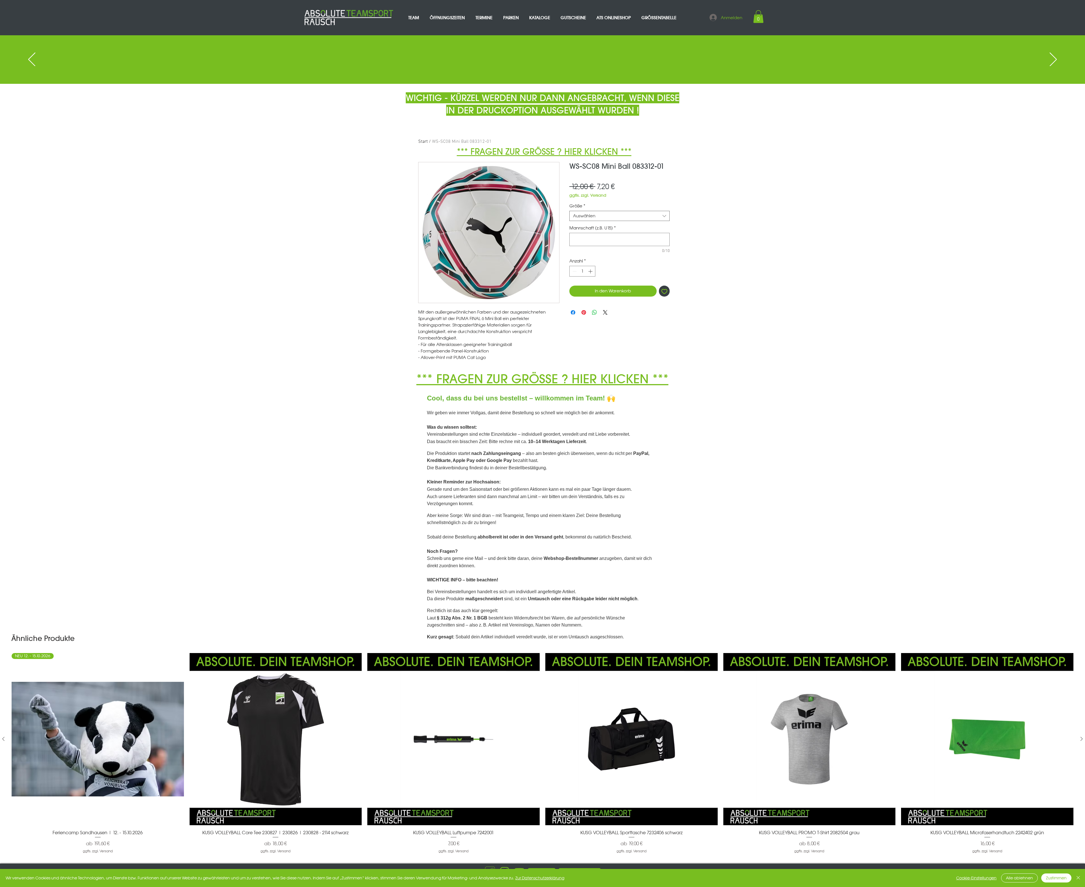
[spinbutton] (582, 271)
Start (423, 141)
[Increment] (591, 271)
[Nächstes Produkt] (1081, 738)
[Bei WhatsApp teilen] (594, 312)
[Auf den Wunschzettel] (664, 291)
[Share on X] (605, 312)
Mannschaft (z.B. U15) (592, 228)
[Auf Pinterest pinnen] (583, 312)
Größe (577, 206)
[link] (758, 16)
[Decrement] (574, 271)
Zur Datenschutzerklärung (539, 878)
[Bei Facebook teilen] (573, 312)
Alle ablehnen (1019, 878)
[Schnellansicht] (276, 739)
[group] (542, 753)
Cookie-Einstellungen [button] (976, 878)
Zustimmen (1056, 878)
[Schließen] (1078, 877)
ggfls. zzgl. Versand (587, 195)
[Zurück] (31, 59)
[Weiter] (1053, 59)
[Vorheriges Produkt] (3, 738)
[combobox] (619, 216)
